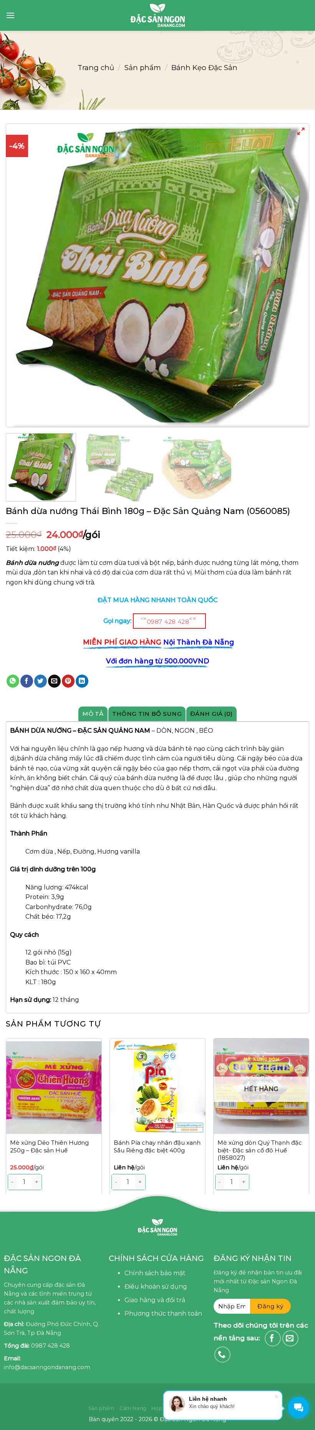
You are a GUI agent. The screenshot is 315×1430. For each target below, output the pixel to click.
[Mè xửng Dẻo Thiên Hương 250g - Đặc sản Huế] (53, 1086)
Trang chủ (96, 67)
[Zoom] (300, 132)
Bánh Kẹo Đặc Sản (204, 67)
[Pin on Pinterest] (68, 681)
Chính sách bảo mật (155, 1273)
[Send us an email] (290, 1338)
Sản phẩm (142, 67)
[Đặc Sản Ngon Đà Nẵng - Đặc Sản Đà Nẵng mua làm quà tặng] (157, 15)
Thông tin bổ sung (147, 713)
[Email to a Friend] (54, 681)
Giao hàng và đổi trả (154, 1300)
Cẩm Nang (132, 1408)
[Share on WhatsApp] (13, 681)
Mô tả (93, 713)
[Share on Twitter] (40, 681)
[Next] (309, 1120)
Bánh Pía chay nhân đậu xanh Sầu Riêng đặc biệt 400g (157, 1146)
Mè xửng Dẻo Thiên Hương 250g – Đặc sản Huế (49, 1146)
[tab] (93, 714)
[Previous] (21, 275)
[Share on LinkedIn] (82, 681)
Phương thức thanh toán (163, 1313)
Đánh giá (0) (211, 713)
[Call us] (222, 1354)
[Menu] (10, 15)
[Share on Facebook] (26, 681)
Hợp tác (161, 1408)
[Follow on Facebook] (273, 1338)
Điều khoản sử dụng (155, 1286)
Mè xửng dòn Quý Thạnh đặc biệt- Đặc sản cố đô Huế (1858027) (259, 1150)
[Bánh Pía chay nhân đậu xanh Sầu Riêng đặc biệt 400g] (157, 1086)
